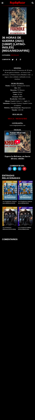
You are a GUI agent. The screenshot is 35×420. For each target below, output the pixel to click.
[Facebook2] (16, 60)
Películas (15, 55)
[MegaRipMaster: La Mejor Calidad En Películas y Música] (17, 2)
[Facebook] (10, 169)
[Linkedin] (20, 169)
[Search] (33, 3)
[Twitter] (13, 60)
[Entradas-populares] (9, 190)
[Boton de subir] (31, 416)
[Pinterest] (20, 60)
